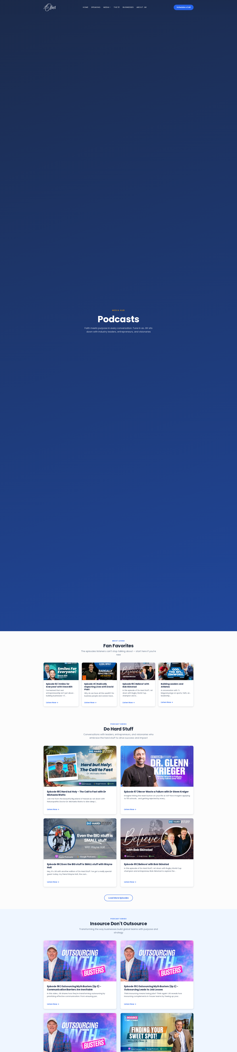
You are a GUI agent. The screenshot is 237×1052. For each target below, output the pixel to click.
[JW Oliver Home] (49, 7)
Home (85, 7)
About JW (142, 7)
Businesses (128, 7)
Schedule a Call (184, 7)
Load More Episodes (118, 897)
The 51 (117, 7)
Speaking (95, 7)
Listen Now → (52, 702)
